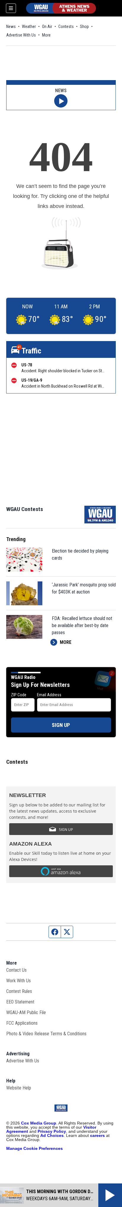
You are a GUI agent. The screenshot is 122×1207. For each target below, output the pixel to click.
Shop (84, 26)
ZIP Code (18, 694)
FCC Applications (22, 1023)
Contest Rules (19, 991)
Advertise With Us (21, 35)
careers (97, 1135)
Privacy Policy (52, 1131)
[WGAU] (61, 8)
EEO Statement (20, 1002)
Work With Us (18, 980)
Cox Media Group (38, 1123)
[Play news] (61, 101)
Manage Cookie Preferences (34, 1148)
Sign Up (61, 725)
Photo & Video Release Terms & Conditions (46, 1033)
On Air (47, 26)
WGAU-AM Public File (26, 1012)
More (46, 35)
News (11, 26)
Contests (66, 26)
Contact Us (16, 970)
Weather (29, 26)
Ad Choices (52, 1135)
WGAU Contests (24, 509)
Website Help (18, 1088)
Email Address (49, 694)
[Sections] (11, 8)
